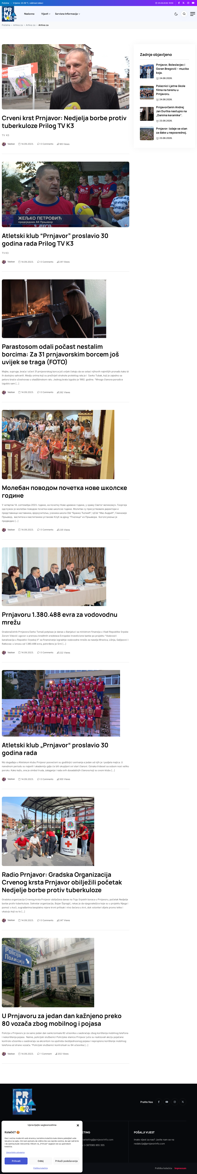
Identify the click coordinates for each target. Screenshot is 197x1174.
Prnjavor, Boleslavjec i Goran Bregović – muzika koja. (172, 69)
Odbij (41, 1161)
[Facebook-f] (158, 1101)
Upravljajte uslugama (15, 1152)
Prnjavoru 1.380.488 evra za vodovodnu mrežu (59, 618)
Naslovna (29, 13)
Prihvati (16, 1161)
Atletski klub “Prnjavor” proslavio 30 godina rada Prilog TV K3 (55, 239)
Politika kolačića (40, 1168)
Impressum (180, 1168)
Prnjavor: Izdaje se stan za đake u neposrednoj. (171, 130)
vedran (11, 144)
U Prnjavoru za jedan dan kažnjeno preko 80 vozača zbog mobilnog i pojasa (62, 1019)
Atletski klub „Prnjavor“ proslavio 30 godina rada (55, 749)
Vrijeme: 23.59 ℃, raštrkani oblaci (28, 3)
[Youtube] (166, 1101)
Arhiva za (18, 25)
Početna (5, 3)
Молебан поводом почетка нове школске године (64, 491)
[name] (180, 3)
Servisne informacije (66, 13)
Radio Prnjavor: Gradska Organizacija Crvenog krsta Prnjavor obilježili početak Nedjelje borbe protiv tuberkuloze (62, 882)
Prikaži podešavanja (66, 1161)
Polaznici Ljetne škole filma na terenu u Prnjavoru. (170, 90)
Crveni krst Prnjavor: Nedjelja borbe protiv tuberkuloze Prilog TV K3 (64, 121)
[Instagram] (174, 1101)
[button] (77, 1125)
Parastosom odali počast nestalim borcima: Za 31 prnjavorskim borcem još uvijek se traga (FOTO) (60, 354)
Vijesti (44, 13)
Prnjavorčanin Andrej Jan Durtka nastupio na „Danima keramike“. (171, 111)
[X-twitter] (182, 1101)
